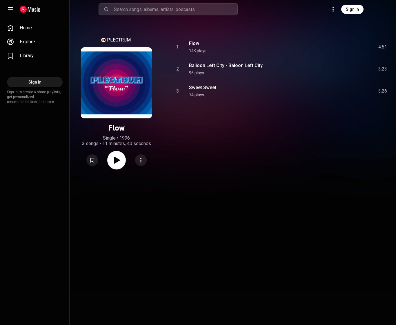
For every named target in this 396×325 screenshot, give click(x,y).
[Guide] (10, 9)
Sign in (352, 9)
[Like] (339, 47)
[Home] (30, 9)
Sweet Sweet (202, 87)
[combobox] (175, 9)
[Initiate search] (106, 9)
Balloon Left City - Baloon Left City (226, 65)
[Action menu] (141, 160)
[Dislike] (350, 47)
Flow (194, 43)
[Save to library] (92, 160)
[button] (92, 160)
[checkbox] (382, 47)
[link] (34, 28)
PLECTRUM (119, 40)
